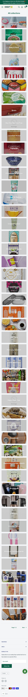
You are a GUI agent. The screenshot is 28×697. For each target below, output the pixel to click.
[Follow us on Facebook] (3, 681)
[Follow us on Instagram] (6, 681)
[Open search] (19, 7)
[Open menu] (2, 7)
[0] (25, 7)
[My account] (22, 7)
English (4, 673)
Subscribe (6, 666)
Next (23, 627)
